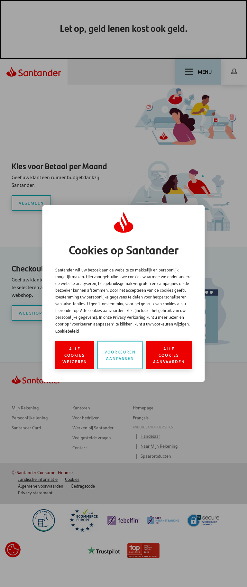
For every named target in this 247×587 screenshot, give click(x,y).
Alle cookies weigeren (74, 354)
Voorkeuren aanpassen (120, 355)
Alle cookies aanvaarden (169, 354)
